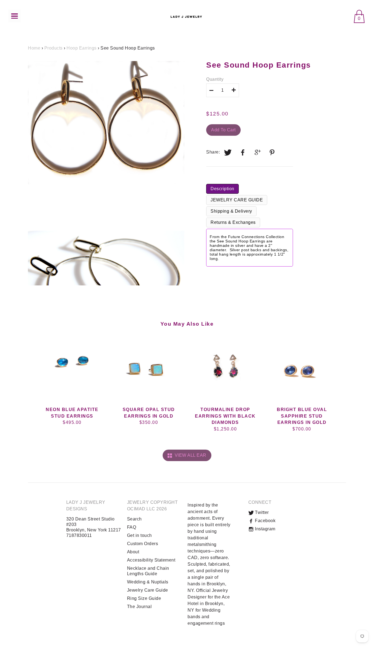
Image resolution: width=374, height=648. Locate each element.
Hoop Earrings (82, 48)
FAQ (131, 527)
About (133, 551)
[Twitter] (228, 152)
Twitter (261, 512)
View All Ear (189, 455)
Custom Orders (142, 543)
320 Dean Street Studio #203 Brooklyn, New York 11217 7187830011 (93, 527)
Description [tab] (222, 188)
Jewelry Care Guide (147, 590)
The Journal (139, 606)
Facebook (265, 520)
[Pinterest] (273, 152)
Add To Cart (223, 130)
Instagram (264, 528)
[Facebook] (243, 152)
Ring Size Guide (144, 598)
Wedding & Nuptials (147, 582)
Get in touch (139, 535)
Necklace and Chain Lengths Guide (148, 571)
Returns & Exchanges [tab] (233, 222)
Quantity (214, 79)
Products (53, 48)
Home (34, 48)
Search (134, 519)
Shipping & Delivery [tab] (231, 211)
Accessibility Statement (151, 560)
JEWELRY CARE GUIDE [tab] (237, 200)
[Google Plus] (258, 152)
